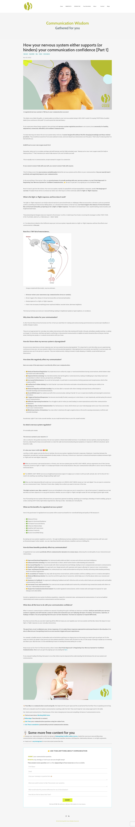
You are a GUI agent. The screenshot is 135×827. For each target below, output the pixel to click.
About (94, 6)
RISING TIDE (77, 6)
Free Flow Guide (87, 6)
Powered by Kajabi (67, 823)
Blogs (108, 6)
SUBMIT (67, 800)
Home (61, 6)
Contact (102, 6)
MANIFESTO (68, 6)
